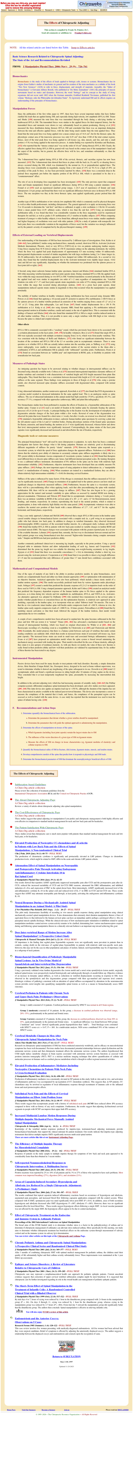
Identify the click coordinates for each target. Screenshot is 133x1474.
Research (48, 10)
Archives (27, 10)
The (83, 10)
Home (3, 10)
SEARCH (103, 10)
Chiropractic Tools (68, 10)
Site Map (93, 10)
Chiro (37, 10)
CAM (57, 10)
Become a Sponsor (48, 1409)
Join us (66, 1409)
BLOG (20, 10)
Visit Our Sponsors (29, 1409)
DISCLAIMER (123, 1409)
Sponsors (11, 10)
